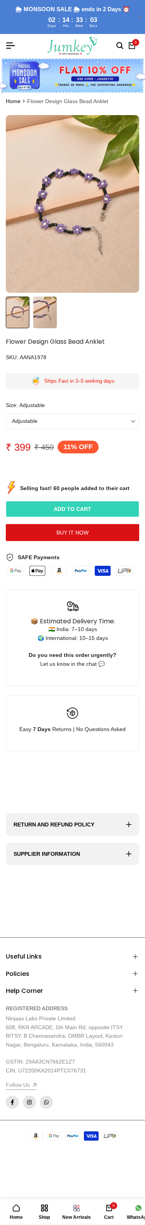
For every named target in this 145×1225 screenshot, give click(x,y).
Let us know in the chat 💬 (72, 664)
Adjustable (25, 421)
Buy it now (72, 532)
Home (13, 101)
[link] (72, 75)
